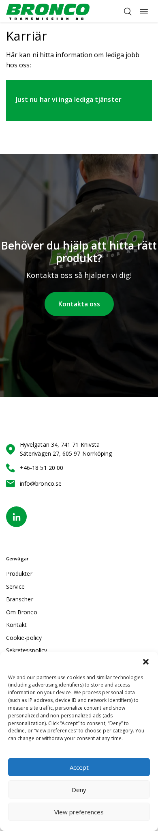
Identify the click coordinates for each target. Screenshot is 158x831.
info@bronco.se (41, 483)
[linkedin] (16, 516)
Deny (79, 790)
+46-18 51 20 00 (41, 467)
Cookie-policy (24, 638)
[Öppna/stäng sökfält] (128, 11)
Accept (79, 767)
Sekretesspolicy (26, 650)
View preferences (79, 812)
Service (15, 586)
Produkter (19, 573)
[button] (146, 662)
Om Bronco (21, 612)
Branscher (19, 599)
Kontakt (16, 625)
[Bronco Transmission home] (48, 11)
